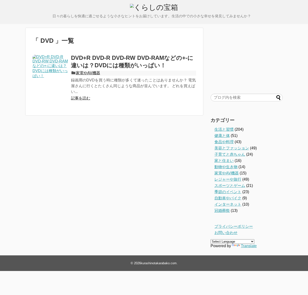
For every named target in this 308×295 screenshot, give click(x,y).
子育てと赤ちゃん (229, 154)
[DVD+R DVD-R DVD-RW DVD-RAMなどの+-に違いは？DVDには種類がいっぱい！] (50, 73)
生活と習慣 (224, 129)
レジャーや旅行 (227, 179)
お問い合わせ (225, 233)
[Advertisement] (247, 58)
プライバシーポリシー (233, 226)
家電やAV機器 (88, 73)
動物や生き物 (225, 167)
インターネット (227, 204)
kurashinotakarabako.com (159, 263)
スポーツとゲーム (229, 186)
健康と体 (222, 136)
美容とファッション (231, 148)
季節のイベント (227, 192)
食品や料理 (224, 142)
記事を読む (80, 98)
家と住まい (224, 161)
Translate (249, 246)
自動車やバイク (227, 198)
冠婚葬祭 (222, 211)
